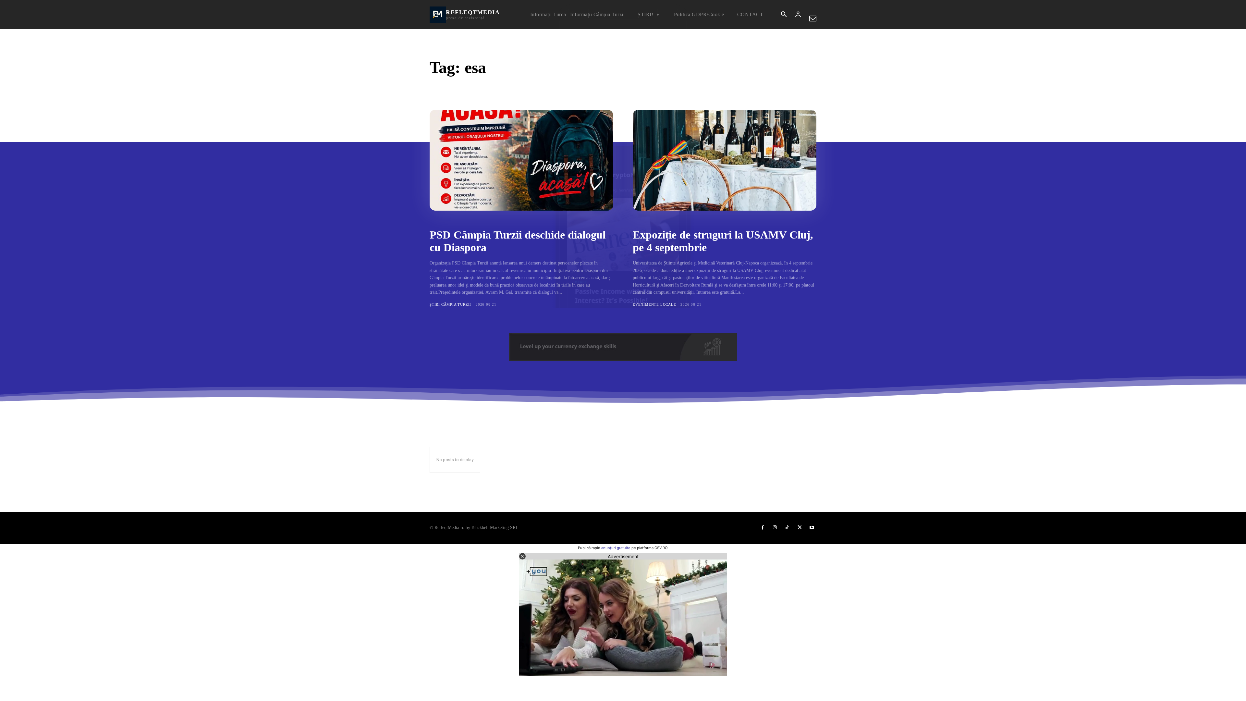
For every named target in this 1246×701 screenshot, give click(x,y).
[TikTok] (787, 527)
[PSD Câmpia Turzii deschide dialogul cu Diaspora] (521, 160)
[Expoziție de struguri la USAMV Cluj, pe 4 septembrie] (724, 160)
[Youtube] (811, 527)
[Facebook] (762, 527)
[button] (783, 14)
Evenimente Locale (654, 304)
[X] (799, 527)
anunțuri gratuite (615, 548)
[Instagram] (774, 527)
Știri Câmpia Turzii (450, 304)
